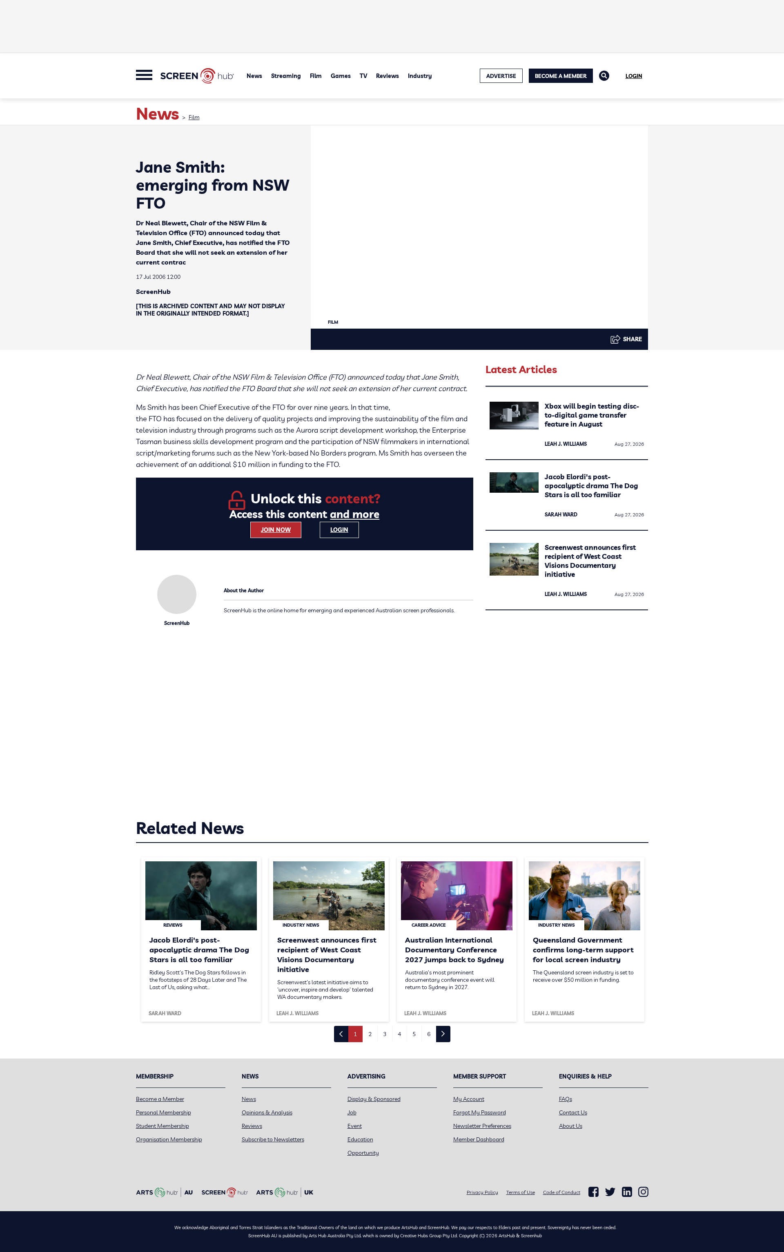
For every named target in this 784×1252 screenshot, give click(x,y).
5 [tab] (414, 1034)
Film (316, 76)
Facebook (593, 1192)
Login (634, 76)
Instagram (643, 1192)
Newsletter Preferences (482, 1126)
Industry (420, 76)
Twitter (610, 1192)
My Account (468, 1099)
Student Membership (162, 1126)
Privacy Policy (482, 1192)
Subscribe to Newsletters (273, 1139)
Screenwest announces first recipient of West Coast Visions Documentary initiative (590, 560)
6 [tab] (428, 1034)
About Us (570, 1126)
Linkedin (627, 1192)
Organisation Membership (169, 1139)
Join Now (276, 530)
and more (354, 514)
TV (363, 76)
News (254, 76)
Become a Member (561, 76)
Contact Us (573, 1112)
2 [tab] (370, 1034)
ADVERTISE (501, 76)
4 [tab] (399, 1034)
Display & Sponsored (374, 1099)
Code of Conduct (561, 1192)
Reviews (387, 76)
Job (351, 1112)
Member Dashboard (478, 1139)
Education (360, 1139)
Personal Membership (163, 1112)
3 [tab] (384, 1034)
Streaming (286, 76)
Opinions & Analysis (267, 1112)
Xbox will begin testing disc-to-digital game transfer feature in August (592, 415)
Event (354, 1126)
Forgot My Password (479, 1112)
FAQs (565, 1099)
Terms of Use (520, 1192)
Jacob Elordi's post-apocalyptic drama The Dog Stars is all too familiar (591, 485)
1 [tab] (355, 1034)
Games (341, 76)
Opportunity (363, 1152)
